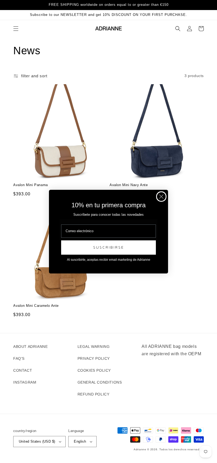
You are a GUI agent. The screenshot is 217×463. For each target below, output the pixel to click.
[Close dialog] (161, 196)
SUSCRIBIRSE (108, 247)
